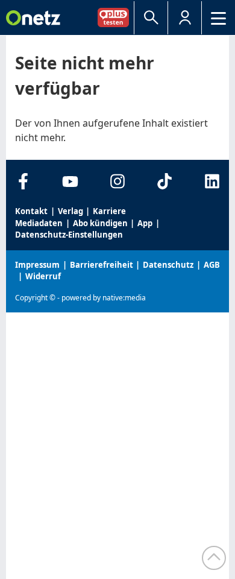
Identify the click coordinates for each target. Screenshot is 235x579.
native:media (124, 298)
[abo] (116, 17)
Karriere (109, 211)
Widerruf (43, 276)
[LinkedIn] (212, 181)
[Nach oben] (214, 558)
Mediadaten (39, 223)
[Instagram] (118, 181)
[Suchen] (151, 17)
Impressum (37, 264)
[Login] (184, 17)
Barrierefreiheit (101, 264)
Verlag (70, 211)
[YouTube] (70, 181)
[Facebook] (23, 181)
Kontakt (31, 211)
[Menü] (218, 17)
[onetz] (33, 17)
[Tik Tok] (165, 181)
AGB (212, 264)
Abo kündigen (100, 223)
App (144, 223)
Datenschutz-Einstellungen (69, 234)
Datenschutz (168, 264)
